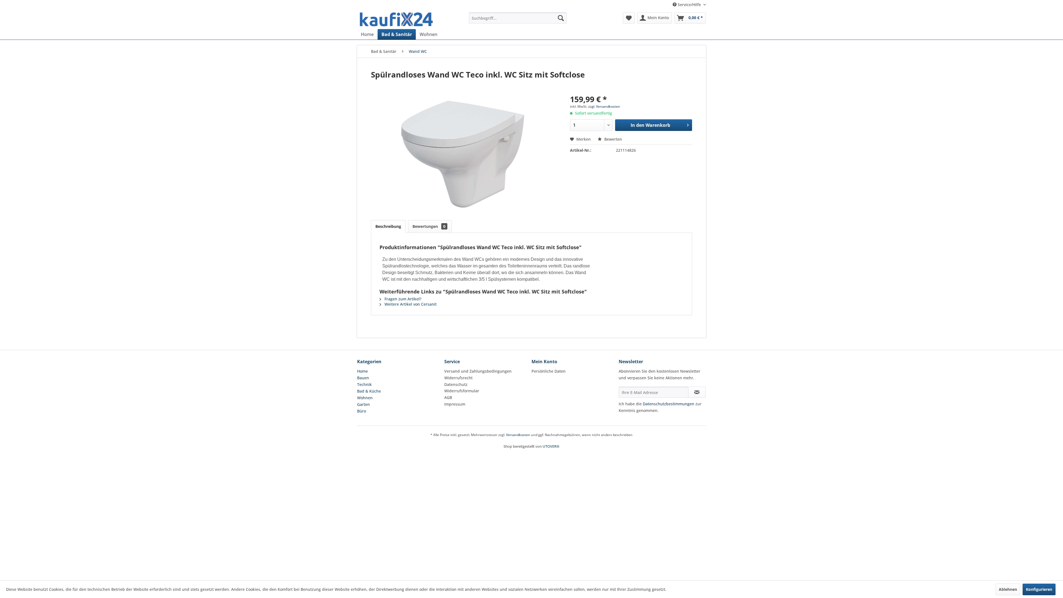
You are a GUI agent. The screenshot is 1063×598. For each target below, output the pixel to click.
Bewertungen (428, 226)
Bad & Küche (369, 391)
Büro (361, 411)
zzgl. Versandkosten (604, 106)
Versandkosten (518, 434)
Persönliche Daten (549, 371)
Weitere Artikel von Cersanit (410, 304)
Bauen (363, 377)
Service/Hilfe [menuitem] (689, 4)
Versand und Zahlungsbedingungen (478, 371)
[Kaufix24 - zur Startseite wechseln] (396, 19)
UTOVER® (551, 446)
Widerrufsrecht (458, 377)
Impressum (454, 404)
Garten (363, 404)
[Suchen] (561, 18)
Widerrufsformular (461, 390)
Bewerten (612, 139)
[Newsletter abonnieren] (697, 392)
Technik (364, 384)
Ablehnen (1008, 589)
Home (362, 371)
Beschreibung (388, 226)
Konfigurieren (1039, 589)
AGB (448, 397)
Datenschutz (456, 384)
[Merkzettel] (629, 18)
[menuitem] (518, 18)
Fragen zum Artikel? (402, 298)
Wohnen (365, 397)
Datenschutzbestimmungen (668, 403)
